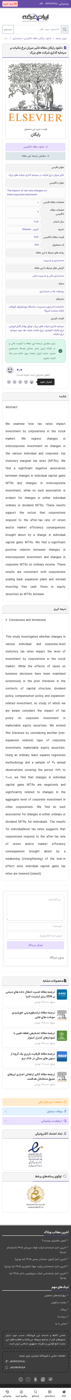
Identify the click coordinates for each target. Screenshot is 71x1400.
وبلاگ (63, 1310)
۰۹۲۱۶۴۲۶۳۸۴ (17, 1368)
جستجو (8, 30)
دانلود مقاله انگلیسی (34, 147)
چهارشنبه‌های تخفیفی (55, 1295)
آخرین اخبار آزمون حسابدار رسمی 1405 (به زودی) (40, 1259)
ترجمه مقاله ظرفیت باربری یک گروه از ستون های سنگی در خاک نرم (33, 1056)
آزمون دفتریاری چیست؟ (54, 1241)
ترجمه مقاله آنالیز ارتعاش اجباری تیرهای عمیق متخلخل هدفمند (31, 1076)
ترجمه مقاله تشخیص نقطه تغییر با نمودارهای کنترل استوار (34, 1035)
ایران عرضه (60, 38)
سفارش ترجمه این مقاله (34, 156)
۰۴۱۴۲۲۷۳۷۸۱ (17, 1362)
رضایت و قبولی (58, 1303)
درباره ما (62, 1317)
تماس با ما (60, 1324)
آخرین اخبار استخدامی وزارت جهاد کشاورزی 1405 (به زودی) (35, 1266)
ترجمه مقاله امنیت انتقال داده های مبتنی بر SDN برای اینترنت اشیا (30, 994)
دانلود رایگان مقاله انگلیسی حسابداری (32, 38)
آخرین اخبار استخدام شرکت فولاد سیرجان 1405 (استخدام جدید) (36, 1250)
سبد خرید (8, 4)
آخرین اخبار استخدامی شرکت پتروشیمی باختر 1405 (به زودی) (37, 1276)
